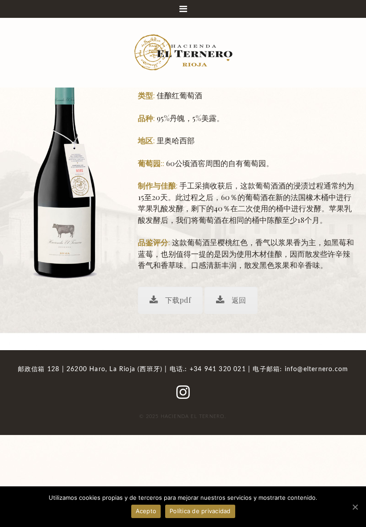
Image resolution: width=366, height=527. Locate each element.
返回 (239, 300)
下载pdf (178, 300)
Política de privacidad (200, 510)
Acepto (146, 510)
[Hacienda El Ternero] (183, 51)
